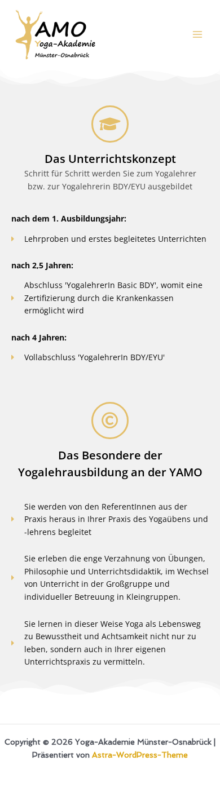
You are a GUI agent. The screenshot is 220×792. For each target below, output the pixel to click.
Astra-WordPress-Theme (140, 754)
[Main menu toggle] (197, 34)
